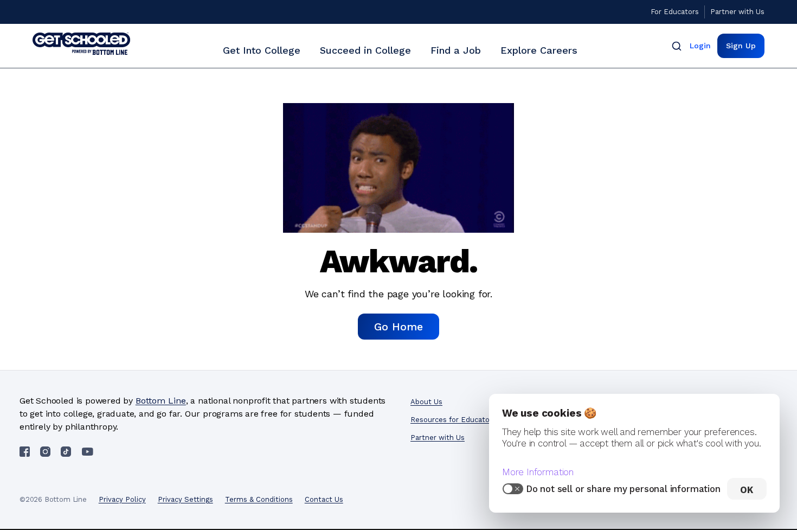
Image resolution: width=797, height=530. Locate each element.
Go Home (398, 326)
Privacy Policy (122, 499)
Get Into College (261, 50)
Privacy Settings (185, 499)
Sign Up (741, 45)
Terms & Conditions (259, 499)
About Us (426, 402)
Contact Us (324, 499)
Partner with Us (737, 12)
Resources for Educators (453, 420)
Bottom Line (161, 400)
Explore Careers (538, 50)
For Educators (675, 12)
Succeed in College (365, 50)
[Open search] (676, 46)
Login (700, 45)
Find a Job (455, 50)
